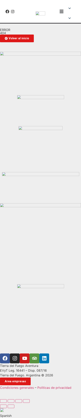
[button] (71, 13)
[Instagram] (13, 11)
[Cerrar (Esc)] (26, 401)
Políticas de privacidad (54, 388)
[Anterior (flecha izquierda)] (3, 406)
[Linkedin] (44, 358)
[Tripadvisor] (34, 358)
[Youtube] (24, 358)
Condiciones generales (17, 388)
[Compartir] (18, 401)
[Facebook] (7, 11)
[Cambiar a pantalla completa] (11, 401)
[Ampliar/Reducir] (3, 401)
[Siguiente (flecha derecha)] (11, 406)
